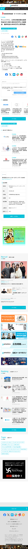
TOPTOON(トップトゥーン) (7, 444)
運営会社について (14, 519)
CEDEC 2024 (16, 444)
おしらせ (14, 528)
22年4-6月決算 (4, 30)
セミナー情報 (23, 8)
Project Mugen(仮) (16, 446)
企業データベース (9, 8)
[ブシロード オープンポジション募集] (14, 13)
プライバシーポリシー (14, 531)
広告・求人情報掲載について (14, 521)
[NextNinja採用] (14, 469)
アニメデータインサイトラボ (18, 442)
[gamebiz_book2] (14, 235)
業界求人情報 (16, 8)
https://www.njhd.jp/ (6, 179)
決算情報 (3, 17)
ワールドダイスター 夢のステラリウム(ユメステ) (11, 451)
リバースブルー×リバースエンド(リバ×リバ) (10, 449)
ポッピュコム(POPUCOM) (6, 446)
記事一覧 (2, 8)
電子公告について (14, 526)
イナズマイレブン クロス (6, 442)
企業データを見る (14, 216)
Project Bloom (23, 449)
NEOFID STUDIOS (5, 453)
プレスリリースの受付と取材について (14, 524)
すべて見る (14, 118)
